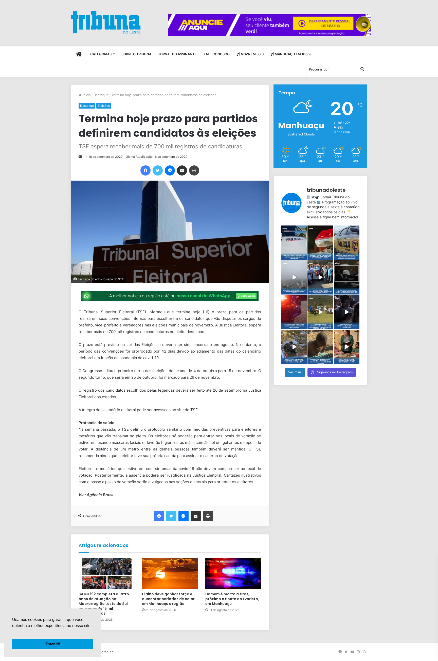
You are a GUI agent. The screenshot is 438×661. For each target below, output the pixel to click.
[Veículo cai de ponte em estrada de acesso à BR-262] (294, 347)
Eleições (104, 106)
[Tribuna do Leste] (106, 22)
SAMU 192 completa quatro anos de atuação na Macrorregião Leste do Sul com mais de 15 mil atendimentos (104, 604)
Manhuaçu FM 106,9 (292, 54)
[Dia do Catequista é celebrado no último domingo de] (346, 347)
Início (86, 95)
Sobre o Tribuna (136, 54)
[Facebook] (145, 170)
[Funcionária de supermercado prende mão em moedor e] (320, 312)
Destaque (101, 95)
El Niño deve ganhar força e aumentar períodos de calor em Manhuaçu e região (168, 599)
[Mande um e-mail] (80, 157)
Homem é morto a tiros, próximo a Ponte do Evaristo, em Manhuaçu (232, 599)
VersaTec (106, 652)
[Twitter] (158, 170)
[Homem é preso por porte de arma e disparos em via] (346, 242)
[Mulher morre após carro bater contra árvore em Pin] (294, 312)
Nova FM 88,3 (252, 54)
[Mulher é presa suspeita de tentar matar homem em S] (294, 242)
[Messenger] (170, 170)
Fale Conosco (217, 54)
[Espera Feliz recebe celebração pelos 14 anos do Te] (320, 277)
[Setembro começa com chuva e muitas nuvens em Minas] (294, 277)
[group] (269, 25)
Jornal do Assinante (177, 54)
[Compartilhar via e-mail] (182, 170)
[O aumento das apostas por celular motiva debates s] (346, 312)
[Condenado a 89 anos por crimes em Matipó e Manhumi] (320, 347)
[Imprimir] (194, 170)
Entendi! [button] (52, 644)
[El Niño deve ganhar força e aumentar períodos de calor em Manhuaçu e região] (170, 573)
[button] (13, 632)
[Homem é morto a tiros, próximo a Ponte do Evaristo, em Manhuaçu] (233, 573)
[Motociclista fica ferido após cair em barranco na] (346, 277)
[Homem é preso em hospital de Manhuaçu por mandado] (320, 242)
